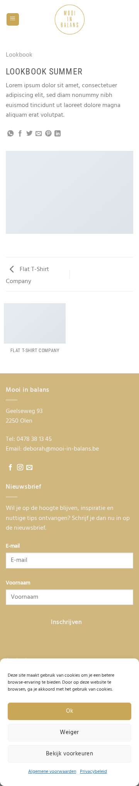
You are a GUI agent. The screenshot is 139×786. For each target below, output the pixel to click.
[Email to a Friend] (39, 133)
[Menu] (13, 19)
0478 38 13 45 (34, 439)
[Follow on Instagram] (20, 467)
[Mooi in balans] (69, 19)
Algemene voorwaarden (52, 772)
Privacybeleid (93, 772)
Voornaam (18, 583)
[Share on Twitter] (29, 133)
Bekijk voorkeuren (69, 753)
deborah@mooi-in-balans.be (61, 449)
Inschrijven (66, 622)
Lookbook (19, 55)
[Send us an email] (29, 467)
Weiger (69, 732)
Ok (69, 711)
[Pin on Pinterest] (48, 133)
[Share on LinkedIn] (57, 133)
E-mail (13, 546)
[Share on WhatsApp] (10, 133)
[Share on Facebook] (20, 133)
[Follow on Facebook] (10, 467)
